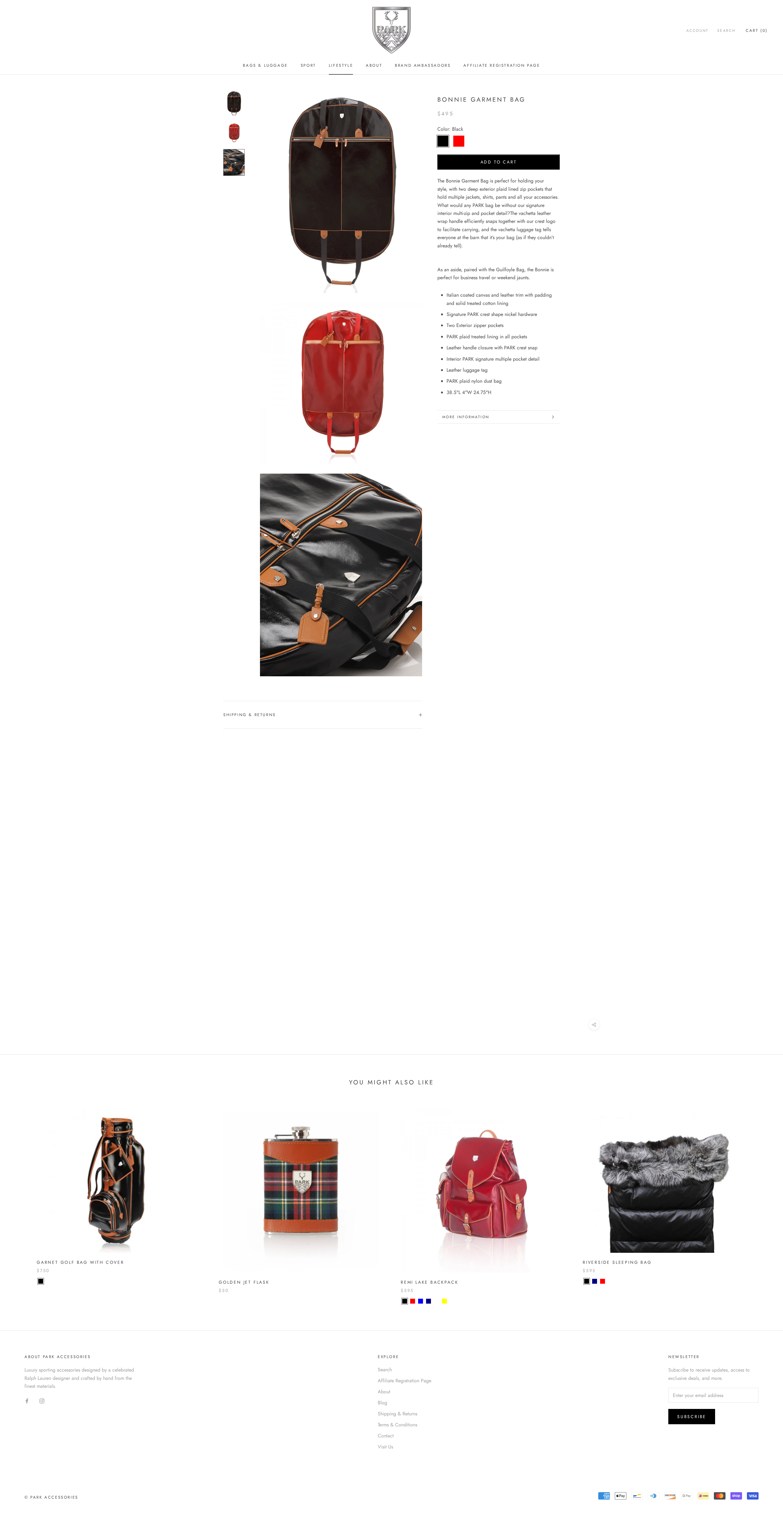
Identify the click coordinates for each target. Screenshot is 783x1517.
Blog (382, 1402)
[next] (764, 1200)
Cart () (757, 30)
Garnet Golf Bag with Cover (80, 1262)
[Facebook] (26, 1400)
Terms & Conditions (397, 1424)
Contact (386, 1435)
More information (465, 417)
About (374, 65)
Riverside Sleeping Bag (617, 1262)
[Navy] (428, 1301)
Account (697, 30)
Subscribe (691, 1417)
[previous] (19, 1200)
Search (726, 30)
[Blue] (420, 1301)
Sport (308, 65)
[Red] (412, 1301)
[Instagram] (41, 1400)
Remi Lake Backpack (429, 1282)
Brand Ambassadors (423, 65)
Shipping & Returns (249, 715)
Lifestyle (341, 65)
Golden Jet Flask (244, 1282)
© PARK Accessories (51, 1497)
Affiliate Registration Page (501, 65)
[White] (436, 1301)
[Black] (40, 1281)
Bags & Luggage (265, 65)
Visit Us (385, 1446)
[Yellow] (444, 1301)
